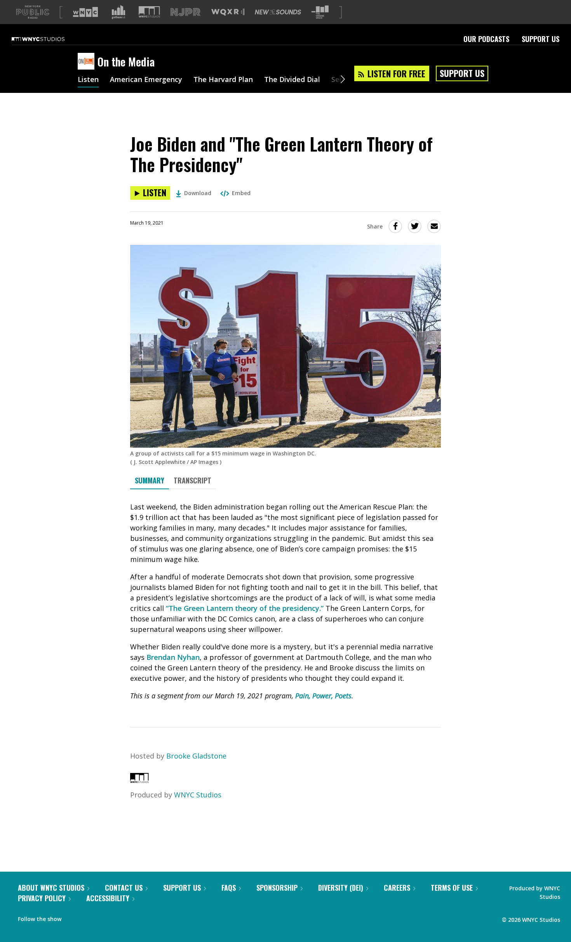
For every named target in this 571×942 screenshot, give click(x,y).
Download (197, 193)
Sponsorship (277, 888)
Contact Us (124, 888)
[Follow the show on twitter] (87, 917)
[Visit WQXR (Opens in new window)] (227, 12)
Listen (88, 80)
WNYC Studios (197, 794)
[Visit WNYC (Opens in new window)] (85, 12)
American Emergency (146, 80)
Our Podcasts (486, 39)
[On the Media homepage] (87, 62)
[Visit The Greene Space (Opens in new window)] (320, 12)
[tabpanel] (285, 601)
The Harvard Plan (223, 80)
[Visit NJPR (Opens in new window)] (185, 12)
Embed (241, 193)
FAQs (228, 888)
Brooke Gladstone (196, 756)
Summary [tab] (149, 480)
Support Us (540, 39)
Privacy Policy (42, 898)
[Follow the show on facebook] (72, 917)
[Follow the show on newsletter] (102, 917)
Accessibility (107, 898)
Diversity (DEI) (340, 888)
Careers (397, 888)
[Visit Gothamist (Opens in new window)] (118, 12)
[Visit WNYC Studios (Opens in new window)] (149, 11)
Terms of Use (452, 888)
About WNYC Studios (51, 888)
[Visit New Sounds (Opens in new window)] (278, 12)
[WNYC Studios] (139, 780)
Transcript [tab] (192, 480)
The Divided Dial (292, 80)
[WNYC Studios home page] (48, 38)
